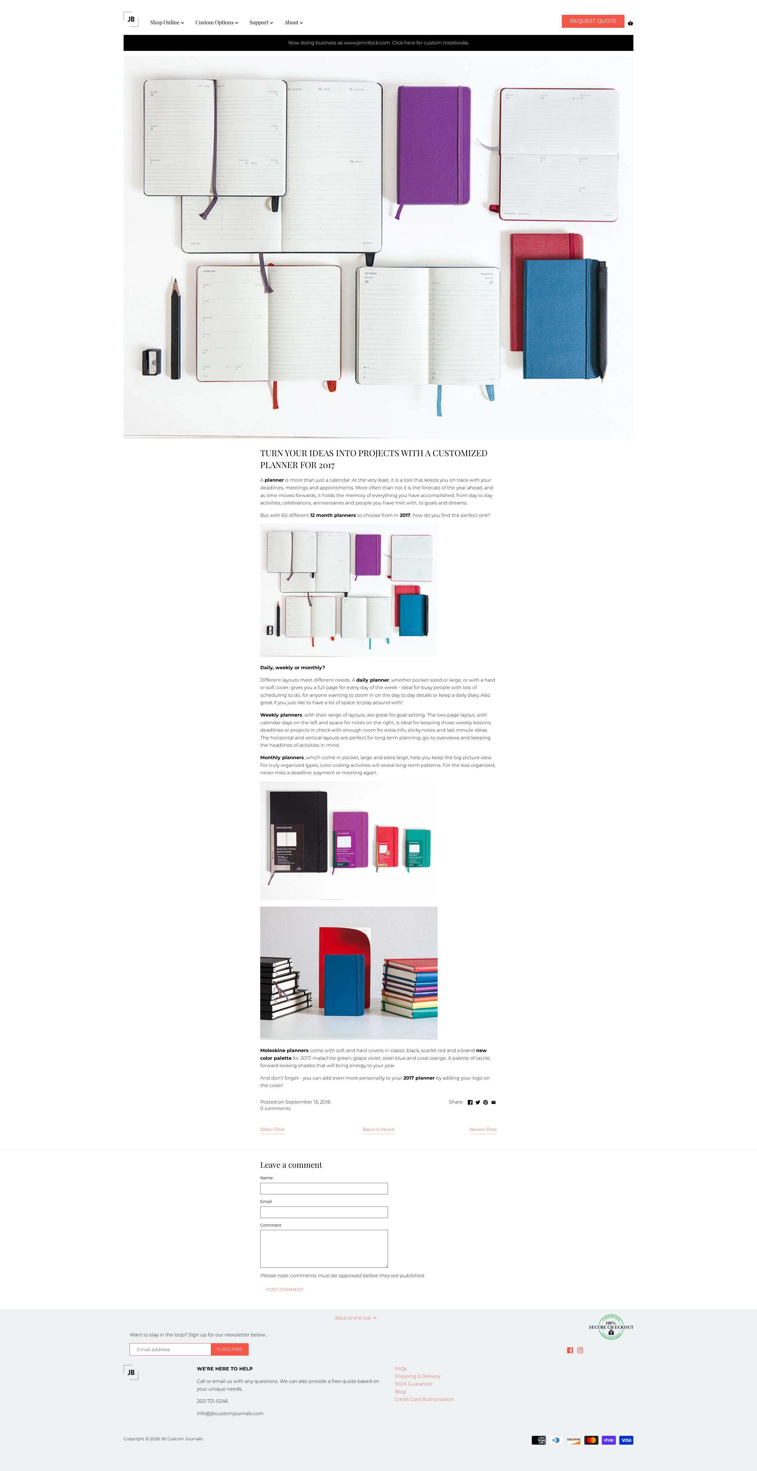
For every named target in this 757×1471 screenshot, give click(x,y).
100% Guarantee (414, 1384)
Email (266, 1201)
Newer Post (483, 1129)
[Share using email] (493, 1101)
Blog (400, 1391)
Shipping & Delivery (417, 1376)
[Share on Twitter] (477, 1101)
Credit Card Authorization (424, 1399)
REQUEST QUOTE (593, 21)
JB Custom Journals (182, 1438)
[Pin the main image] (485, 1101)
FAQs (401, 1369)
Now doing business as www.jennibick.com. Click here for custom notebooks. (378, 43)
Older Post (272, 1129)
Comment (271, 1225)
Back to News (378, 1129)
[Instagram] (580, 1350)
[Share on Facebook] (470, 1101)
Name (266, 1177)
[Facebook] (570, 1350)
